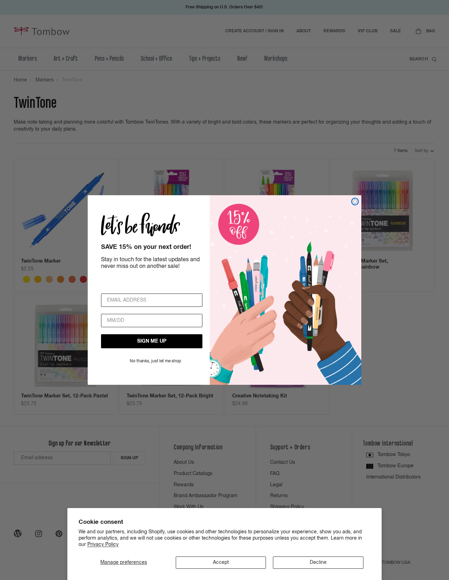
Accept (221, 562)
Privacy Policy (103, 544)
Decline (318, 562)
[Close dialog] (354, 201)
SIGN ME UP (151, 341)
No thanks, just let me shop (155, 361)
